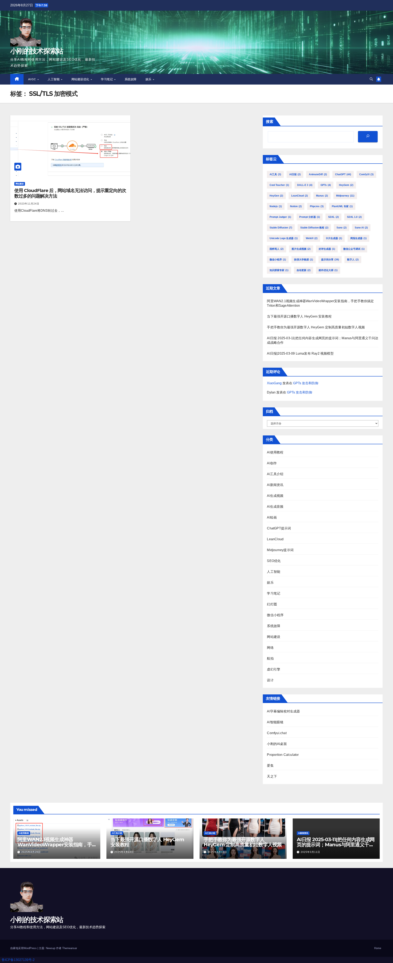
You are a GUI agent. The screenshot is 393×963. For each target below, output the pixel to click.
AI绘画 (272, 517)
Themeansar (69, 948)
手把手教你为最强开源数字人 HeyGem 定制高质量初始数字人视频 (316, 327)
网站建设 (20, 184)
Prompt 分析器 (309, 217)
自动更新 (304, 270)
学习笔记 (107, 79)
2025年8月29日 (31, 852)
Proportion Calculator (283, 754)
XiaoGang (274, 383)
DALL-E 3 (304, 185)
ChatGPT (343, 174)
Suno (342, 227)
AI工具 (275, 174)
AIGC (32, 79)
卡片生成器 (334, 238)
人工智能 (54, 79)
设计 (270, 680)
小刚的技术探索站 (36, 51)
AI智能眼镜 (275, 722)
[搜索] (368, 136)
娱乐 (149, 79)
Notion (296, 206)
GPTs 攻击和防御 (305, 383)
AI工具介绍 (275, 474)
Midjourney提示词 (280, 550)
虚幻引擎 (273, 669)
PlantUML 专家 (342, 206)
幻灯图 (272, 604)
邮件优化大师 (328, 270)
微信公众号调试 (354, 249)
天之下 (272, 776)
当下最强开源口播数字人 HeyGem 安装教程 (299, 316)
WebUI (311, 238)
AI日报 (295, 174)
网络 (270, 647)
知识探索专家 (279, 270)
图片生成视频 (301, 249)
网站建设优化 (80, 79)
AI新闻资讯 (275, 485)
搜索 (269, 121)
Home (377, 948)
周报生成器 (358, 238)
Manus (322, 195)
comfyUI (366, 174)
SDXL (333, 217)
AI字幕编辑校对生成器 (283, 711)
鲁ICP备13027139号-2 (18, 960)
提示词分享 (330, 259)
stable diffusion (281, 227)
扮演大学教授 (303, 259)
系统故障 (131, 79)
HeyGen (276, 195)
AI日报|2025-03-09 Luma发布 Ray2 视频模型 (300, 353)
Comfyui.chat (276, 733)
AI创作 (272, 463)
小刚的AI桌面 (277, 744)
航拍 (270, 658)
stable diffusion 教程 (314, 227)
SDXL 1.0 (354, 217)
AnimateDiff (318, 174)
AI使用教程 (275, 452)
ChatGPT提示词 (279, 528)
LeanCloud (299, 195)
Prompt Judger (280, 217)
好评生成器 (327, 249)
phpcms (317, 206)
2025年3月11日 (310, 852)
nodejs (276, 206)
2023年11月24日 (28, 203)
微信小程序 (278, 259)
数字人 (353, 259)
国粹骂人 (276, 249)
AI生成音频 (275, 506)
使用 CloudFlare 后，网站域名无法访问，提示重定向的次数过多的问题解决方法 (70, 193)
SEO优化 (274, 561)
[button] (371, 79)
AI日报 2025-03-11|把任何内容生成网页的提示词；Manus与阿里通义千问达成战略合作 (336, 844)
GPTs (326, 185)
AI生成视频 (275, 495)
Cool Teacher (279, 185)
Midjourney (345, 195)
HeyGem (346, 185)
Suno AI (361, 227)
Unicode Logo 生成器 (284, 238)
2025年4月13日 (124, 852)
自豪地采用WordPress (23, 948)
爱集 (270, 765)
